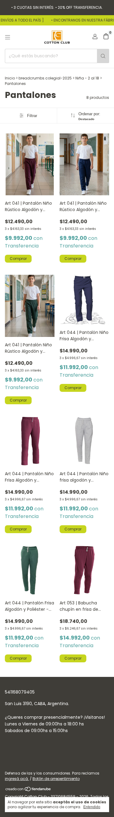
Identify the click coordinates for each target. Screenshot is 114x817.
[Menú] (7, 37)
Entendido (91, 807)
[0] (106, 37)
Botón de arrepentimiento (56, 778)
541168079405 (20, 692)
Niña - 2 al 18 (87, 78)
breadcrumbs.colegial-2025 (45, 78)
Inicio (10, 78)
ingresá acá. (17, 778)
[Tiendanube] (28, 790)
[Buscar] (103, 56)
